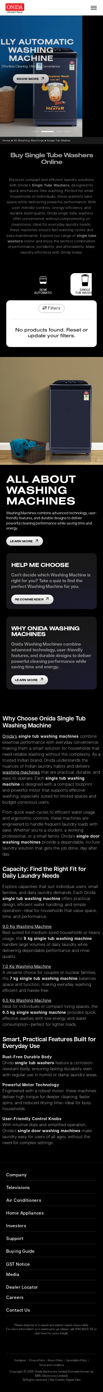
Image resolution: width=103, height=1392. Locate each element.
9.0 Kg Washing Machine (27, 927)
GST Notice (18, 1264)
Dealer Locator (22, 1287)
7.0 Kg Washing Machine (26, 967)
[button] (36, 131)
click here (40, 1333)
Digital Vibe (73, 1380)
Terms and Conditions (51, 1365)
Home (6, 140)
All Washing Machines (29, 140)
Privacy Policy (37, 1360)
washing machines (21, 773)
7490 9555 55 (83, 1329)
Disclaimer (20, 1360)
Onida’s (9, 737)
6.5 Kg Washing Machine (27, 1001)
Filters (53, 309)
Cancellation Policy (76, 1360)
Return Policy (55, 1360)
